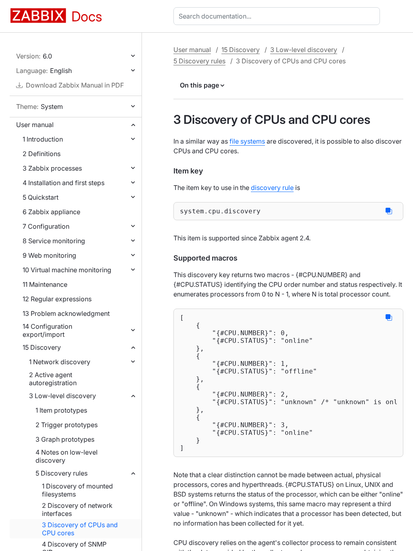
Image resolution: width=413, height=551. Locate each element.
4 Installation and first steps (63, 183)
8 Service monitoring (54, 241)
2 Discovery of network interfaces (77, 509)
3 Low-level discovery (62, 396)
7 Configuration (46, 226)
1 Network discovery (59, 362)
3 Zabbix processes (52, 168)
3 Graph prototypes (64, 439)
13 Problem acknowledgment (66, 313)
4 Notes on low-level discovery (66, 456)
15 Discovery (42, 347)
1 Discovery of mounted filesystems (77, 490)
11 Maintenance (45, 284)
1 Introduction (43, 139)
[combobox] (278, 16)
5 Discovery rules (61, 473)
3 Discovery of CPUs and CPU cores (80, 529)
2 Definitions (41, 154)
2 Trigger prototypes (66, 425)
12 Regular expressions (57, 299)
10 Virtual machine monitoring (67, 270)
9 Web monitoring (49, 255)
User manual (35, 125)
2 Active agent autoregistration (53, 379)
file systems (247, 141)
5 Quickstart (40, 197)
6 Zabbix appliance (51, 212)
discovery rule (272, 188)
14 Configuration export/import (47, 330)
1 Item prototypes (61, 410)
